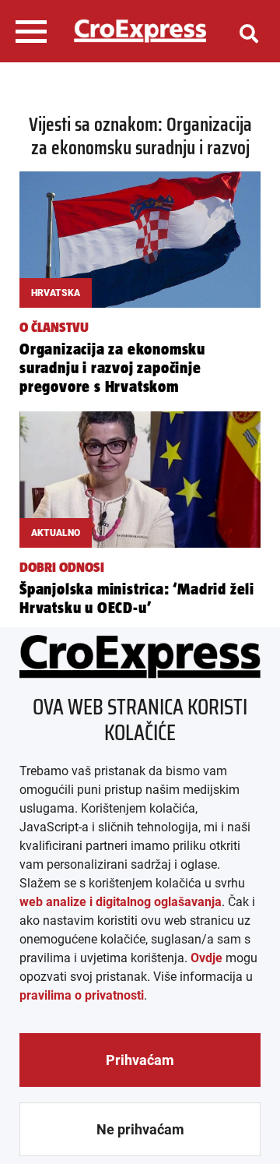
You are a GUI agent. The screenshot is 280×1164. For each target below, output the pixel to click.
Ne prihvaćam (140, 1129)
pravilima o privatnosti (81, 995)
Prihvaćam (140, 1060)
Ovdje (206, 958)
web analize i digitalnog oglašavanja (120, 901)
